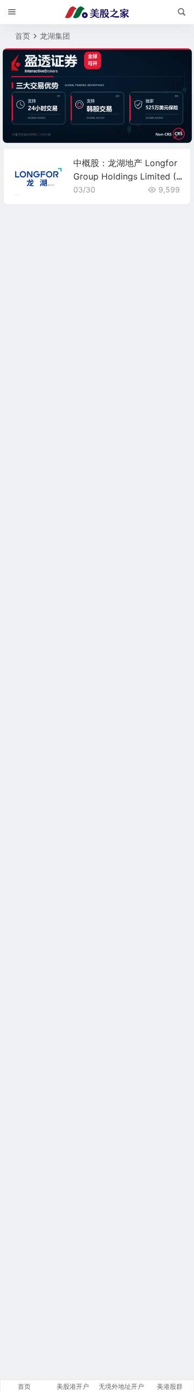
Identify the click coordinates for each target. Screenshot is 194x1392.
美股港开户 (73, 1386)
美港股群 (170, 1386)
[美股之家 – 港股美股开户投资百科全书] (97, 12)
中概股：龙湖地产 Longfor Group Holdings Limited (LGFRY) (127, 176)
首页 (22, 35)
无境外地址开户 (121, 1386)
